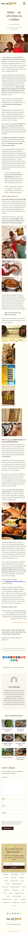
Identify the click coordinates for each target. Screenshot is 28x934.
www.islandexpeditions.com (19, 622)
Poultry (10, 893)
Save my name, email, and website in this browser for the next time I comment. (12, 823)
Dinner (23, 886)
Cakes (22, 880)
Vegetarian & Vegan (19, 893)
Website (4, 813)
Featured (12, 24)
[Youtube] (18, 913)
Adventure (9, 648)
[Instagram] (10, 913)
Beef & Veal (6, 890)
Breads (22, 874)
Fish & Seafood (15, 890)
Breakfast (21, 877)
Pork (5, 893)
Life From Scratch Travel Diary (17, 650)
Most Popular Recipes (7, 899)
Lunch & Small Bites (16, 896)
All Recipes (6, 874)
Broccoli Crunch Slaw (8, 757)
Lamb (22, 890)
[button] (4, 657)
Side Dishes (23, 899)
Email (3, 805)
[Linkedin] (13, 913)
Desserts (6, 880)
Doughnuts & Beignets (17, 883)
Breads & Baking (14, 874)
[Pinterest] (15, 913)
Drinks (8, 896)
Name (4, 798)
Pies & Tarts (5, 886)
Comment (5, 777)
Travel (18, 24)
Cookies (7, 883)
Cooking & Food (6, 902)
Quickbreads (13, 877)
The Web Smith (17, 931)
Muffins (6, 877)
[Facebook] (7, 913)
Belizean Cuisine (20, 648)
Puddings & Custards (15, 886)
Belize (14, 648)
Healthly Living (15, 902)
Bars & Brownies (14, 880)
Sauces (16, 899)
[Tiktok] (20, 913)
